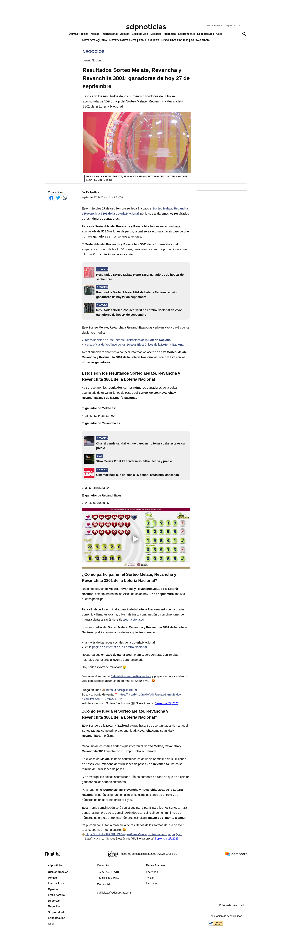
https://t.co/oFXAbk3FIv (101, 834)
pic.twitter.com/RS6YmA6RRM (102, 699)
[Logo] (146, 27)
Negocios (170, 33)
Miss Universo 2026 (174, 40)
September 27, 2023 (166, 703)
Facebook (152, 872)
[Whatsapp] (65, 197)
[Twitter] (58, 197)
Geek (219, 33)
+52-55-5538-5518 (108, 872)
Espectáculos (205, 33)
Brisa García (200, 40)
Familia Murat (149, 40)
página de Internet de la (119, 647)
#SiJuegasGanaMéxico (165, 694)
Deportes (156, 33)
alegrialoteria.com (134, 619)
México (95, 33)
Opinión (124, 33)
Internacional (109, 33)
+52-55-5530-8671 (108, 877)
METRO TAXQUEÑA (94, 40)
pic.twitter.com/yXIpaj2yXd (165, 834)
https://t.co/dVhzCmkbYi (134, 694)
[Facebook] (51, 197)
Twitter (150, 877)
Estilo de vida (140, 33)
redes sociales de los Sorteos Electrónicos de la (128, 340)
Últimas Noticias (78, 33)
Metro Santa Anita (123, 40)
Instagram (151, 883)
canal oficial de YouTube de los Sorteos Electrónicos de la (134, 344)
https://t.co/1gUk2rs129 (121, 690)
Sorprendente (186, 33)
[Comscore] (236, 853)
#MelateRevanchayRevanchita (131, 676)
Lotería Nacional (93, 60)
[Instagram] (58, 854)
